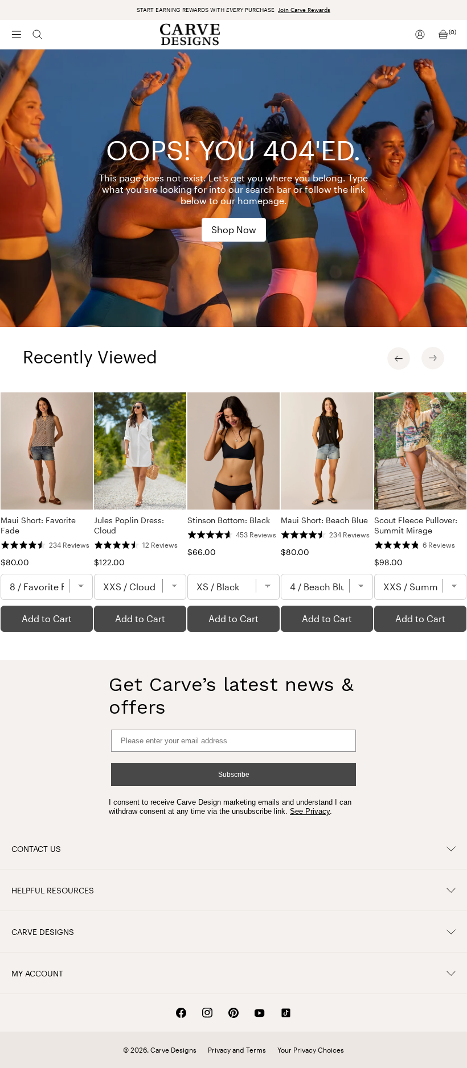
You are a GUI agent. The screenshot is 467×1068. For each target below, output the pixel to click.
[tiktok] (286, 1013)
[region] (233, 512)
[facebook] (181, 1013)
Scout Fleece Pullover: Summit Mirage (415, 525)
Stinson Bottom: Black (228, 520)
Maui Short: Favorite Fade (38, 525)
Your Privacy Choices (310, 1050)
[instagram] (207, 1013)
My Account (37, 973)
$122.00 (109, 562)
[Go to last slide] (398, 358)
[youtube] (260, 1013)
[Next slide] (432, 358)
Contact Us (36, 849)
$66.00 (201, 552)
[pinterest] (233, 1013)
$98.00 (388, 562)
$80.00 (15, 562)
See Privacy (310, 811)
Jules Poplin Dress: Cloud (129, 525)
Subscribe (233, 775)
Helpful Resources (52, 890)
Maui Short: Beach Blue (324, 520)
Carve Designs (42, 932)
